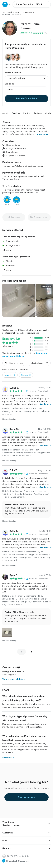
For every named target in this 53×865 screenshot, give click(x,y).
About (5, 113)
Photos (26, 113)
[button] (9, 28)
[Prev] (21, 652)
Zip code (9, 84)
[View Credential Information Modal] (18, 667)
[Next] (31, 652)
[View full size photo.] (18, 300)
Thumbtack (7, 12)
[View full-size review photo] (7, 632)
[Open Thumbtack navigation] (6, 4)
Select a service (13, 72)
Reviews (38, 113)
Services (16, 113)
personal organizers (23, 12)
